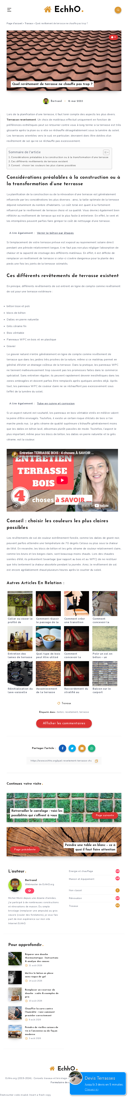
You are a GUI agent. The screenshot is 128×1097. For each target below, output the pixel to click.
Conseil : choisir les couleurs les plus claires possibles (43, 165)
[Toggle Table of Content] (104, 152)
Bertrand (31, 880)
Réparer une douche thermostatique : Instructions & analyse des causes (41, 957)
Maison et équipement (81, 879)
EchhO (66, 10)
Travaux (29, 23)
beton (60, 712)
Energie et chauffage (81, 871)
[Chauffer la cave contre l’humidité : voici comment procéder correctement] (15, 1013)
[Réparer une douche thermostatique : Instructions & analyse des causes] (15, 958)
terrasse (84, 712)
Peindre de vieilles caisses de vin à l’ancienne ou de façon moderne (41, 1030)
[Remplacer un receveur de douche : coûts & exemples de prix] (15, 994)
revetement (71, 712)
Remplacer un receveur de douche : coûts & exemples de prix (41, 993)
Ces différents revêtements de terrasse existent (39, 161)
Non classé (75, 890)
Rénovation (75, 898)
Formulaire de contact (64, 1082)
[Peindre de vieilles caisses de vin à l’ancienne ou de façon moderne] (15, 1031)
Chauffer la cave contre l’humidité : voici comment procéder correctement (40, 1012)
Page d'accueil (14, 23)
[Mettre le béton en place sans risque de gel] (15, 977)
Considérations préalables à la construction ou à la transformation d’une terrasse (59, 157)
